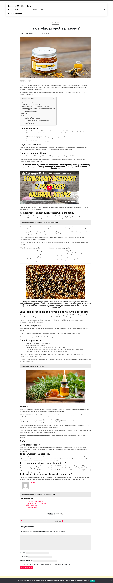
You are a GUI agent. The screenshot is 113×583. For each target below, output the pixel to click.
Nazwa (22, 552)
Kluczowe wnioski (29, 101)
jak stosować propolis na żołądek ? (37, 503)
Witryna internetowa (26, 560)
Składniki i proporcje (29, 110)
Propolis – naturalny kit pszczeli (32, 104)
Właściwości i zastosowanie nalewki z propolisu (35, 106)
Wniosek (24, 113)
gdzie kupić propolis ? (32, 505)
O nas (41, 9)
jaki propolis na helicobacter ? (35, 501)
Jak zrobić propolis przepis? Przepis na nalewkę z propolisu (38, 108)
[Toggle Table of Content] (53, 98)
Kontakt (35, 9)
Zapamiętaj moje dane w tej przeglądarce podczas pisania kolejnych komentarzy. (46, 564)
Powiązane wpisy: (29, 123)
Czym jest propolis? (27, 102)
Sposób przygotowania (31, 111)
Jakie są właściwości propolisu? (33, 118)
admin (46, 34)
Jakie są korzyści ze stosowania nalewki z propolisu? (38, 122)
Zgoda (92, 580)
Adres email (24, 556)
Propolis (55, 22)
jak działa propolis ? (32, 507)
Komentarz (23, 534)
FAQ (23, 115)
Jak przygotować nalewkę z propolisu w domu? (37, 120)
